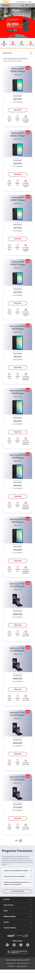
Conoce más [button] (17, 110)
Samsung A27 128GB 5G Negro (17, 70)
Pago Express (22, 1)
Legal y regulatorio (22, 966)
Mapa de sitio (10, 963)
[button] (26, 5)
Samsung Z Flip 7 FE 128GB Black (18, 585)
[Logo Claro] (6, 5)
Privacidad (11, 966)
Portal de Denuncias (22, 963)
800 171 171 (15, 953)
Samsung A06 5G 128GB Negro (18, 327)
